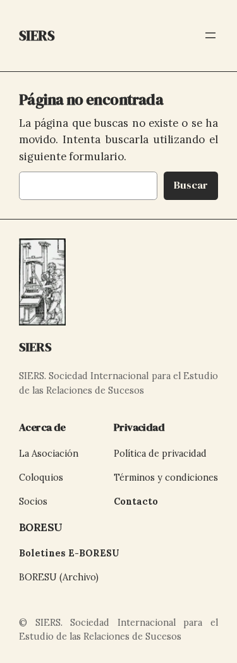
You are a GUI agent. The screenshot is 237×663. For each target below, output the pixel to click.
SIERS (35, 347)
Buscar (191, 185)
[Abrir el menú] (210, 35)
